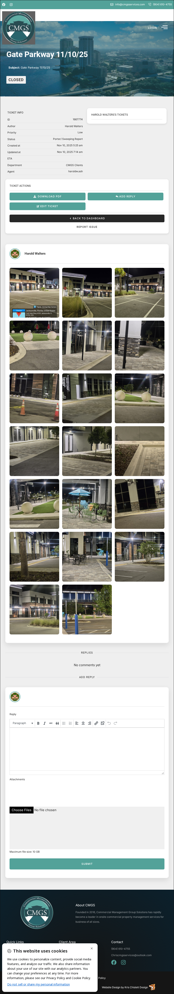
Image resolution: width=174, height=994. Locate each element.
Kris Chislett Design (136, 987)
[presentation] (22, 723)
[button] (152, 27)
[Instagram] (11, 4)
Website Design (111, 987)
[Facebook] (3, 4)
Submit (87, 863)
